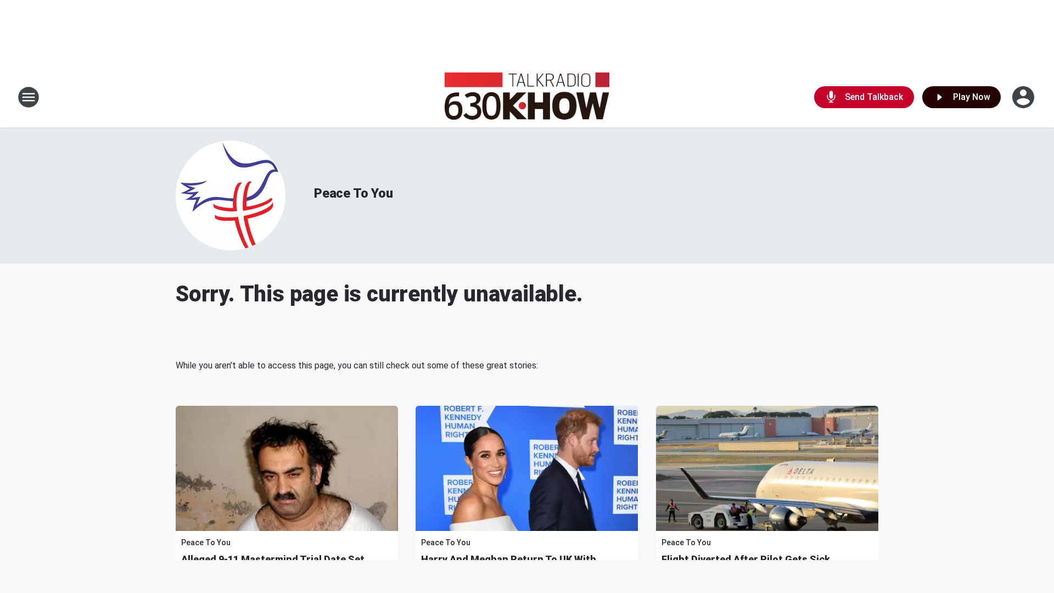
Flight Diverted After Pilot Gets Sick (745, 559)
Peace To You (353, 193)
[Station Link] (527, 97)
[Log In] (1024, 97)
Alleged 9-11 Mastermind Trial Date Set (273, 559)
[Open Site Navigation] (29, 97)
